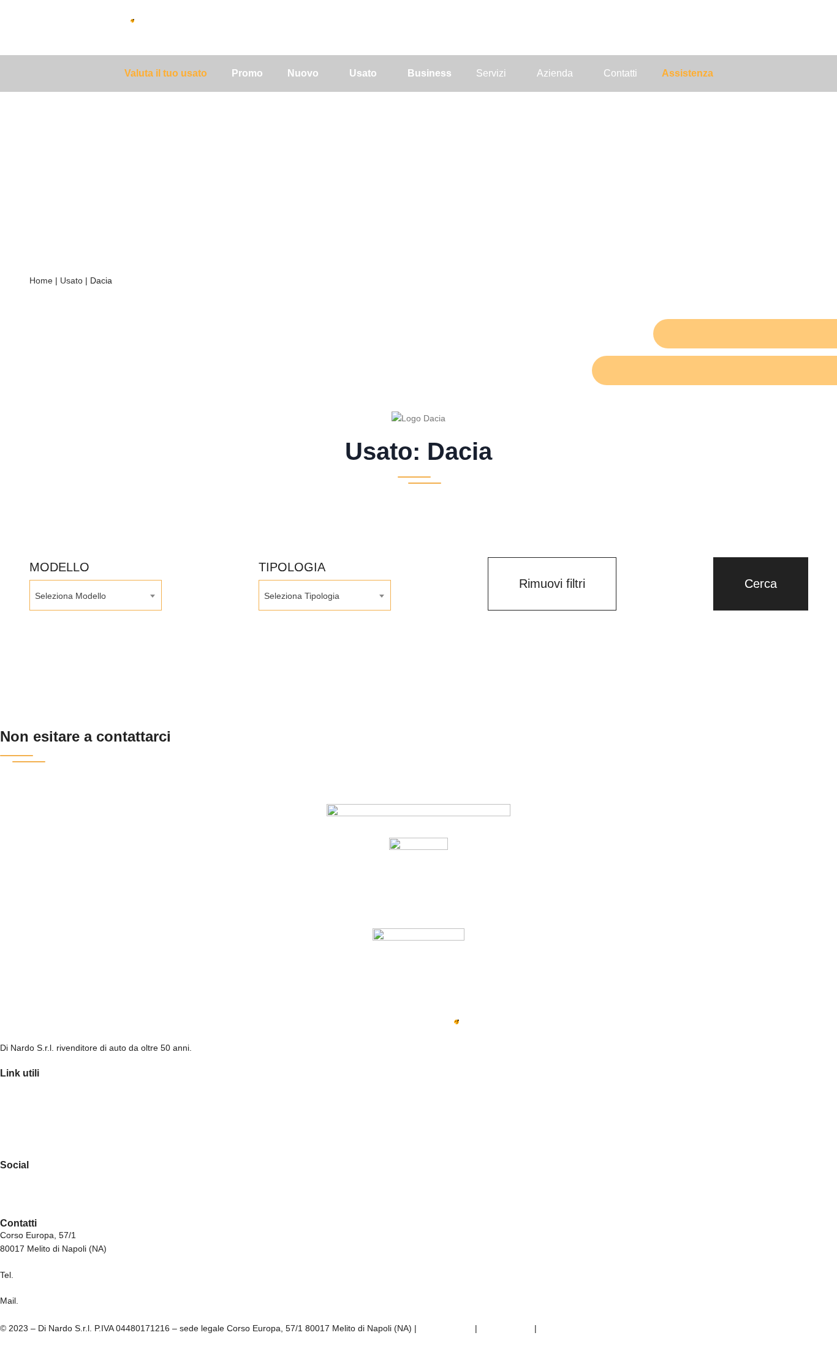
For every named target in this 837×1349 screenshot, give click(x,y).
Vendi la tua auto (36, 1135)
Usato (71, 280)
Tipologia (292, 567)
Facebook (22, 1176)
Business (20, 1118)
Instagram (21, 1193)
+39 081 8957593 (50, 1275)
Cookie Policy (506, 1328)
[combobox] (95, 595)
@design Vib (563, 1328)
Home (41, 280)
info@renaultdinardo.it (64, 1301)
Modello (59, 567)
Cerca (760, 583)
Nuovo (14, 1084)
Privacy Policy (445, 1328)
